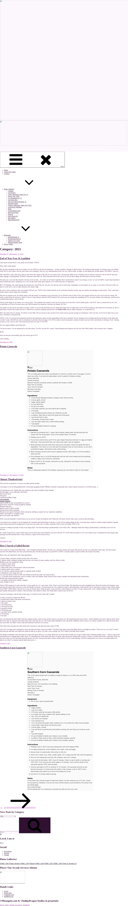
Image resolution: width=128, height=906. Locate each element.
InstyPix (6, 853)
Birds (9, 209)
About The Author (10, 172)
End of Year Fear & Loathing (15, 258)
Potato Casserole (8, 346)
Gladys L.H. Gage (14, 240)
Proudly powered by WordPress (20, 905)
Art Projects (12, 193)
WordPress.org (8, 896)
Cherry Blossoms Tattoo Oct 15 (18, 194)
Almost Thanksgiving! (11, 479)
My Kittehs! (12, 218)
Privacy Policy (8, 244)
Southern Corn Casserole (13, 647)
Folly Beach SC (13, 216)
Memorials (7, 235)
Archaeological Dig (14, 211)
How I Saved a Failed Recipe (15, 545)
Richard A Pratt (13, 203)
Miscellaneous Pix (14, 220)
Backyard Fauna (13, 212)
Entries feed (8, 893)
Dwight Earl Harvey (14, 239)
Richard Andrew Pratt (15, 242)
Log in (6, 891)
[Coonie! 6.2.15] (57, 863)
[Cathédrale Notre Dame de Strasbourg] (69, 863)
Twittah (6, 855)
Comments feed (9, 895)
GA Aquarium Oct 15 (15, 198)
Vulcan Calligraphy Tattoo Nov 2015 (20, 205)
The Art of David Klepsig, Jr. (17, 202)
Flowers (10, 214)
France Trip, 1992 (13, 196)
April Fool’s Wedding (15, 207)
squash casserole (5, 501)
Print (30, 367)
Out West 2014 (13, 200)
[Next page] (21, 808)
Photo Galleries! (9, 189)
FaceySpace (8, 851)
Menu (62, 166)
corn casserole (4, 499)
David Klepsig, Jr (13, 237)
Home (6, 170)
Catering (6, 174)
